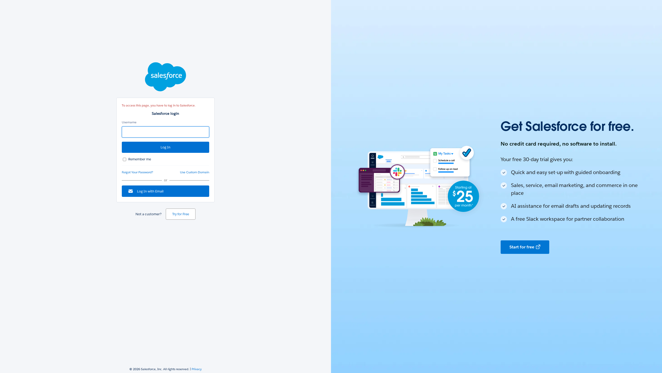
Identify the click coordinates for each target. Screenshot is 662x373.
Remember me (139, 159)
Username (129, 122)
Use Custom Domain (194, 172)
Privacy (197, 369)
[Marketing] (496, 186)
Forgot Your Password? (137, 172)
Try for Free (180, 214)
